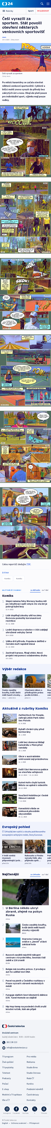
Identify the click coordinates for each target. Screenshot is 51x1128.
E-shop (5, 1089)
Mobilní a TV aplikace (12, 1094)
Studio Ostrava (33, 1072)
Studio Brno (32, 1067)
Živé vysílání (7, 1062)
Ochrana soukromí (18, 1123)
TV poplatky (7, 1067)
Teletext (6, 1072)
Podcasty (6, 1078)
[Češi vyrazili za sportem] (25, 57)
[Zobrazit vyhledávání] (42, 3)
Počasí (5, 1083)
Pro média (31, 1056)
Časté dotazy (33, 1094)
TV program (7, 1056)
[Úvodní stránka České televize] (13, 1025)
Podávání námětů (35, 1089)
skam (4, 37)
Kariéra (30, 1083)
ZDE (28, 564)
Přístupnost (34, 1123)
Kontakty (31, 1100)
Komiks (7, 578)
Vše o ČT (6, 1100)
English (5, 1123)
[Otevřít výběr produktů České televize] (48, 3)
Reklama (31, 1062)
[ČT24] (7, 3)
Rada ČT (30, 1078)
